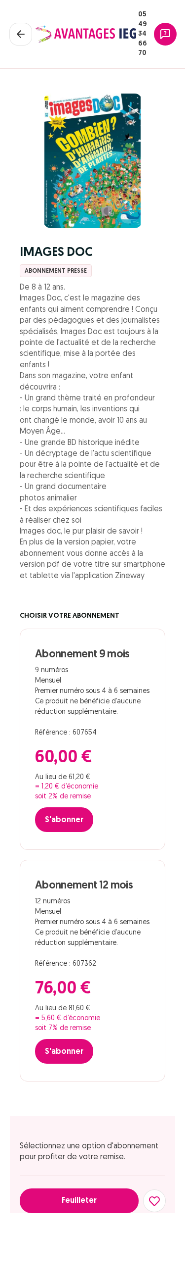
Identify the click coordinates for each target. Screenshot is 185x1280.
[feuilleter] (92, 161)
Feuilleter (79, 1201)
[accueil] (86, 34)
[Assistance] (165, 34)
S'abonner (64, 820)
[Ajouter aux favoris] (154, 1201)
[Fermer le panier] (21, 34)
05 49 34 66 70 (142, 34)
